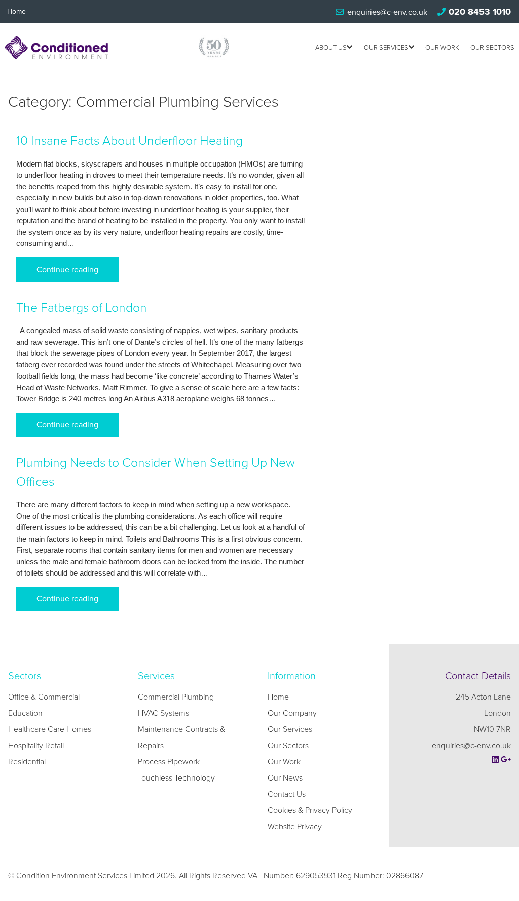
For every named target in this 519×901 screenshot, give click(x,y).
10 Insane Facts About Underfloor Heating (129, 140)
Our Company (292, 713)
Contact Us (287, 794)
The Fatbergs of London (81, 307)
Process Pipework (169, 762)
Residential (27, 762)
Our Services (386, 48)
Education (25, 713)
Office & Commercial (44, 697)
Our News (285, 778)
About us (331, 48)
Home (16, 11)
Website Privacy (295, 827)
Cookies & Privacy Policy (310, 810)
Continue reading (67, 270)
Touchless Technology (176, 778)
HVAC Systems (163, 713)
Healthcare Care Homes (49, 729)
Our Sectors (492, 48)
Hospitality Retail (36, 746)
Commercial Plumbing (176, 697)
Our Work (442, 48)
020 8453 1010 (480, 11)
